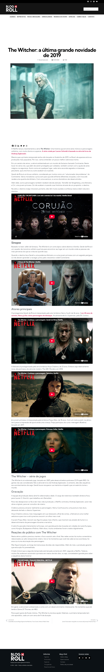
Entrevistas (21, 17)
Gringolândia (47, 17)
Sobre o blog (81, 17)
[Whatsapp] (26, 145)
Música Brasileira (33, 17)
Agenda (13, 17)
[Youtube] (97, 1)
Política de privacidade (66, 664)
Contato (91, 17)
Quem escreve (64, 659)
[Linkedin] (18, 145)
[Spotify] (94, 1)
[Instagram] (91, 1)
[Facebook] (88, 1)
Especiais (72, 17)
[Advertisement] (50, 8)
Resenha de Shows (60, 17)
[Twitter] (24, 145)
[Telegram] (21, 145)
